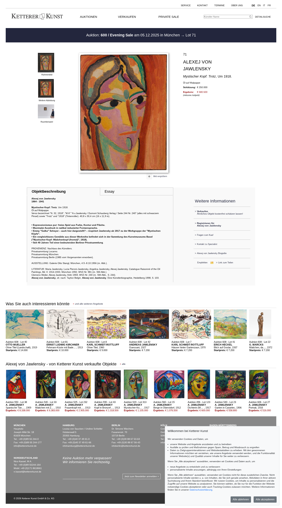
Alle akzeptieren (265, 499)
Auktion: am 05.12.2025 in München (133, 35)
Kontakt (202, 5)
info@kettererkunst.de (25, 446)
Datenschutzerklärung (201, 489)
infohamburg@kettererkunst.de (79, 446)
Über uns (237, 5)
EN (259, 5)
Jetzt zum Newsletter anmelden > (141, 476)
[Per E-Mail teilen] (211, 262)
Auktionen (88, 16)
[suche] (250, 16)
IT (264, 5)
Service (186, 5)
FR (269, 5)
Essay (109, 191)
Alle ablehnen (241, 499)
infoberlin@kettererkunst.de (126, 446)
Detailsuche (263, 16)
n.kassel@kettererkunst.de (27, 471)
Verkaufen (127, 16)
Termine (219, 5)
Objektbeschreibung (49, 191)
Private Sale (168, 16)
